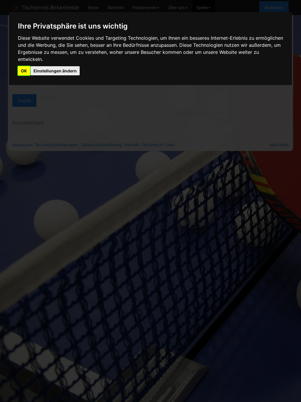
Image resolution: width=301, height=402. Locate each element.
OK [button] (24, 70)
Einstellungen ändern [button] (55, 70)
